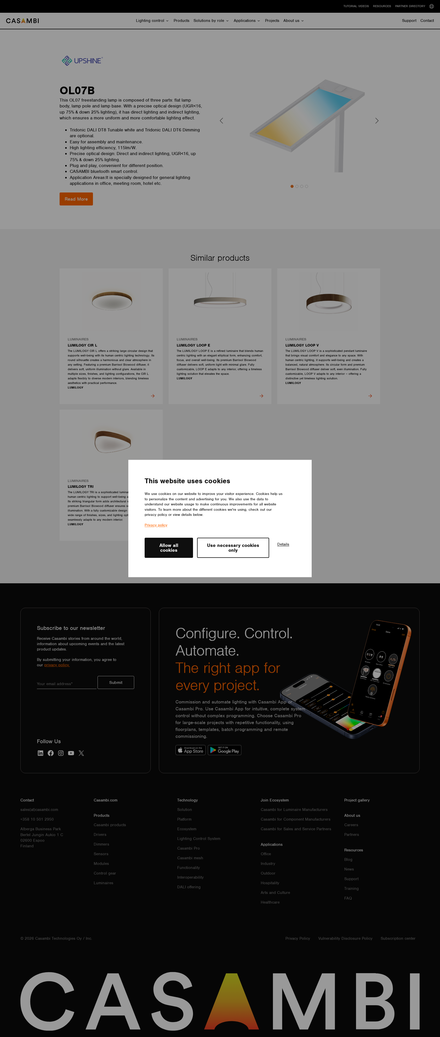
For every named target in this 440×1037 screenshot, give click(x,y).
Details (283, 544)
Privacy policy (156, 525)
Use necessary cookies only (233, 547)
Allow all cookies (168, 547)
